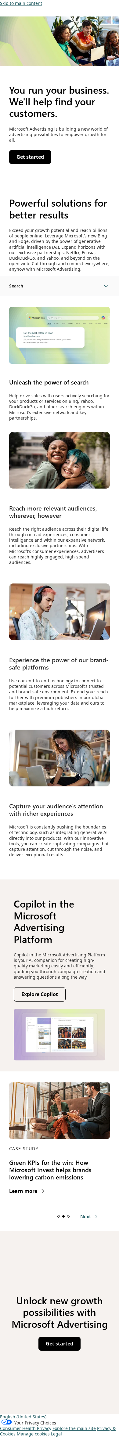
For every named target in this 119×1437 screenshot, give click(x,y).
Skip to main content (21, 3)
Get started (59, 1343)
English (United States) (23, 1417)
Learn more (27, 1191)
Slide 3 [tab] (68, 1216)
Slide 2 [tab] (63, 1216)
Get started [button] (30, 156)
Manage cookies (33, 1434)
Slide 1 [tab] (58, 1216)
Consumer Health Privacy (25, 1428)
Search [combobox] (16, 286)
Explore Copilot (43, 996)
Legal (56, 1434)
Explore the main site (74, 1428)
